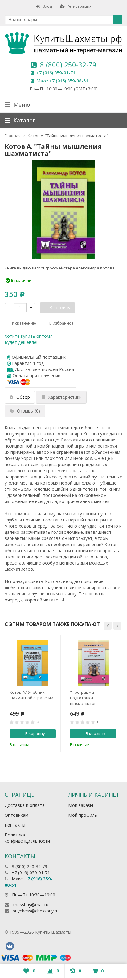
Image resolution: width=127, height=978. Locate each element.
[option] (32, 693)
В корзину (35, 733)
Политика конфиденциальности (27, 838)
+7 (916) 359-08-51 (68, 81)
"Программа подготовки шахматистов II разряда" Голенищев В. (93, 697)
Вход (47, 6)
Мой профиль (82, 815)
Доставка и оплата (25, 805)
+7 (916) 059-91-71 (55, 73)
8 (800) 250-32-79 (68, 64)
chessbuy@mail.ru (30, 905)
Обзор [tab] (23, 397)
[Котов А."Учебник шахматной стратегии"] (33, 663)
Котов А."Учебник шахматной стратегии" (32, 695)
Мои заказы (80, 805)
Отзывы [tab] (28, 411)
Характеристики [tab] (65, 397)
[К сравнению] (42, 744)
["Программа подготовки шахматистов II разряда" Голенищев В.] (93, 663)
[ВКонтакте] (9, 946)
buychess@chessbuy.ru (36, 911)
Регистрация (79, 6)
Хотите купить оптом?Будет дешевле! (28, 339)
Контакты (15, 825)
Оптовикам (16, 815)
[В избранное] (52, 744)
